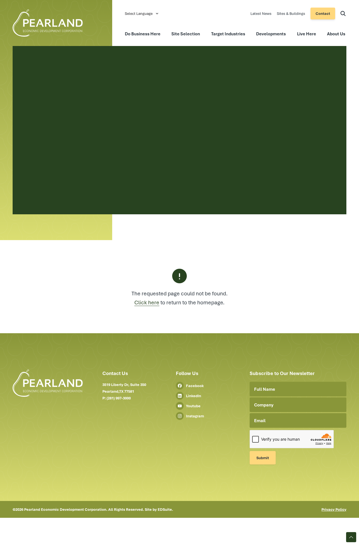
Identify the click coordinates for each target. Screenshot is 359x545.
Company (263, 405)
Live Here (306, 33)
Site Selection (185, 33)
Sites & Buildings (291, 13)
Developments (271, 33)
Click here (146, 302)
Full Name (264, 389)
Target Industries (228, 33)
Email (260, 420)
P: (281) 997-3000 (116, 398)
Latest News (261, 13)
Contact (323, 13)
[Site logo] (66, 23)
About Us (336, 33)
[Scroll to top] (351, 537)
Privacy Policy (333, 509)
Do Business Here (142, 33)
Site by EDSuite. (159, 509)
